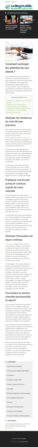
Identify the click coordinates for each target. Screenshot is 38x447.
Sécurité (9, 402)
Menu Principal (12, 2)
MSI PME (27, 424)
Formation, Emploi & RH (14, 380)
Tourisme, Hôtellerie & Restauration (18, 416)
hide (25, 97)
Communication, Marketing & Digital (18, 371)
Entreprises (9, 61)
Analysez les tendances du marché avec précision (19, 102)
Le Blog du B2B (24, 442)
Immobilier (10, 389)
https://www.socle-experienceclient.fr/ (17, 138)
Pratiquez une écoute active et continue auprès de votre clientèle (16, 105)
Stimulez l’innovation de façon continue (18, 108)
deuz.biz (10, 428)
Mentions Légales (21, 438)
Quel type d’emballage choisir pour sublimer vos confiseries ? (11, 27)
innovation (9, 244)
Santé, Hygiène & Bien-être (15, 398)
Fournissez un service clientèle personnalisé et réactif (16, 111)
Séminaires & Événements (15, 407)
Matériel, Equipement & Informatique (18, 393)
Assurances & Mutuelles (14, 366)
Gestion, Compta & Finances (15, 384)
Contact (14, 438)
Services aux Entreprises (14, 411)
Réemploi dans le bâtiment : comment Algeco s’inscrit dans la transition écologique (26, 29)
